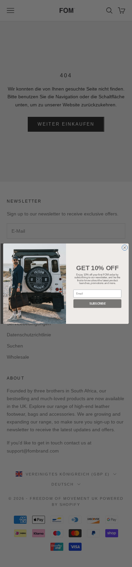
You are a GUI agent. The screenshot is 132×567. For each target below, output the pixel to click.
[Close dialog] (125, 247)
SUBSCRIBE (97, 303)
